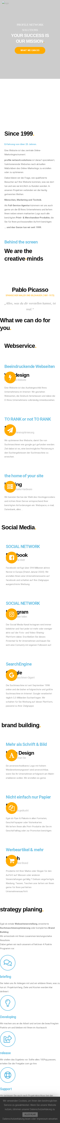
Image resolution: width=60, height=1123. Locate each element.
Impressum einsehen (47, 1118)
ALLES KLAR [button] (30, 1114)
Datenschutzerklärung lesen (17, 1118)
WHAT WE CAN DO (30, 50)
